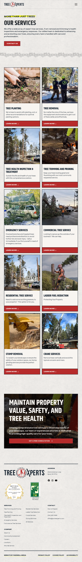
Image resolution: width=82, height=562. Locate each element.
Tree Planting (8, 512)
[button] (75, 4)
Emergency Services (10, 520)
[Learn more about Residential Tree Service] (22, 273)
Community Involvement (12, 536)
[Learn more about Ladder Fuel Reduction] (60, 273)
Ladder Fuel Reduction (33, 512)
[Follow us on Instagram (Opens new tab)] (52, 480)
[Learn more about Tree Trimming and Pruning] (60, 146)
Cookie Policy (58, 555)
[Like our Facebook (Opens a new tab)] (49, 480)
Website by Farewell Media (15, 555)
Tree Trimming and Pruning (12, 509)
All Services (29, 522)
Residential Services (32, 509)
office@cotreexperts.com (56, 518)
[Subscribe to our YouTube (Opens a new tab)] (56, 480)
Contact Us (51, 512)
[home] (14, 4)
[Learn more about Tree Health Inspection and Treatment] (22, 146)
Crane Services (31, 515)
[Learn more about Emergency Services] (22, 207)
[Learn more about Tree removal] (60, 85)
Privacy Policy (44, 555)
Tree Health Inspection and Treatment (12, 516)
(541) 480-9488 (52, 515)
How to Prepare (52, 509)
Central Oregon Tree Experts (14, 493)
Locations (7, 542)
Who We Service (9, 545)
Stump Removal (31, 518)
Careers (6, 539)
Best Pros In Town (14, 486)
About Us (7, 533)
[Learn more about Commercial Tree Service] (60, 207)
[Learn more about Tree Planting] (22, 85)
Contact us (12, 43)
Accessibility (72, 555)
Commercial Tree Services (12, 523)
